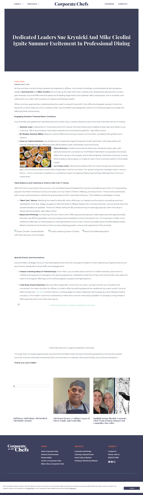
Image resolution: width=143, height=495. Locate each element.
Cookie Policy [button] (30, 488)
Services (32, 4)
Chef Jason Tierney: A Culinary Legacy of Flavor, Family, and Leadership (71, 419)
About (17, 4)
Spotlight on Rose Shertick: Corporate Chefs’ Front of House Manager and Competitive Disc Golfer (109, 420)
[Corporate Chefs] (18, 448)
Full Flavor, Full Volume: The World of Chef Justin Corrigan (30, 419)
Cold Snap (39, 292)
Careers (109, 4)
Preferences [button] (72, 488)
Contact (123, 4)
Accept (132, 488)
